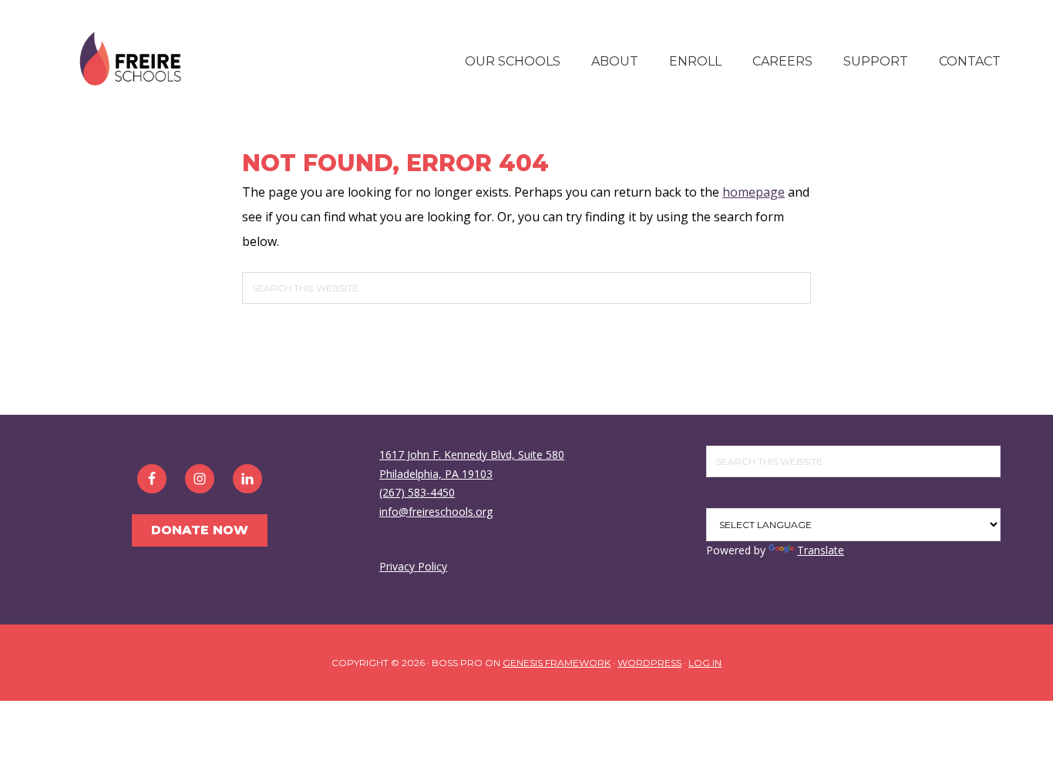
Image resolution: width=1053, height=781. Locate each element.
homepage (753, 191)
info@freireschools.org (436, 511)
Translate (820, 550)
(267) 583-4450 (417, 492)
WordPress (649, 662)
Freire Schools (129, 59)
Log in (705, 662)
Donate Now (199, 530)
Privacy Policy (413, 566)
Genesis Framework (557, 662)
